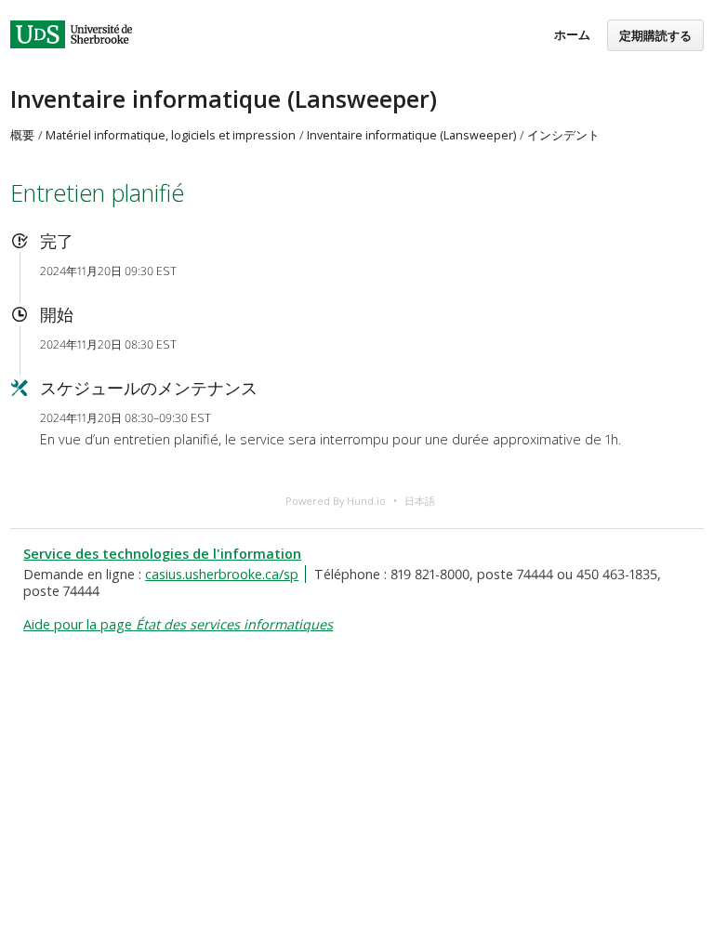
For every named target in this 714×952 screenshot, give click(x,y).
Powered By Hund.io (335, 501)
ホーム (572, 34)
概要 (22, 135)
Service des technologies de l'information (162, 553)
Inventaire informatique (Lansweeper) (223, 98)
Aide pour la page (178, 624)
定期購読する (655, 35)
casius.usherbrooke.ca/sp (221, 574)
